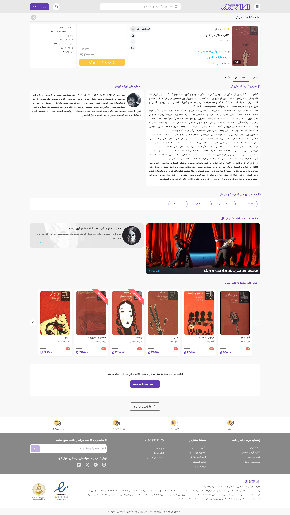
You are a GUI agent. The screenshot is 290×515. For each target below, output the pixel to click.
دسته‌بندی (240, 77)
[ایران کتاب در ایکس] (87, 465)
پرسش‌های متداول (197, 453)
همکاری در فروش (155, 458)
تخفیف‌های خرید (252, 462)
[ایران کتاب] (235, 7)
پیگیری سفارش (199, 448)
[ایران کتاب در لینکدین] (78, 465)
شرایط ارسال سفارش (250, 453)
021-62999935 (154, 440)
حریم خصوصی (199, 467)
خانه (257, 17)
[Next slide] (33, 322)
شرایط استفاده (199, 462)
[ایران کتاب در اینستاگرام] (104, 465)
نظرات (226, 77)
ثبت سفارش (254, 448)
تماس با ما (159, 453)
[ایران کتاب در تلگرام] (95, 465)
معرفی (255, 77)
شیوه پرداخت (254, 457)
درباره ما (160, 449)
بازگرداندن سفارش (198, 457)
